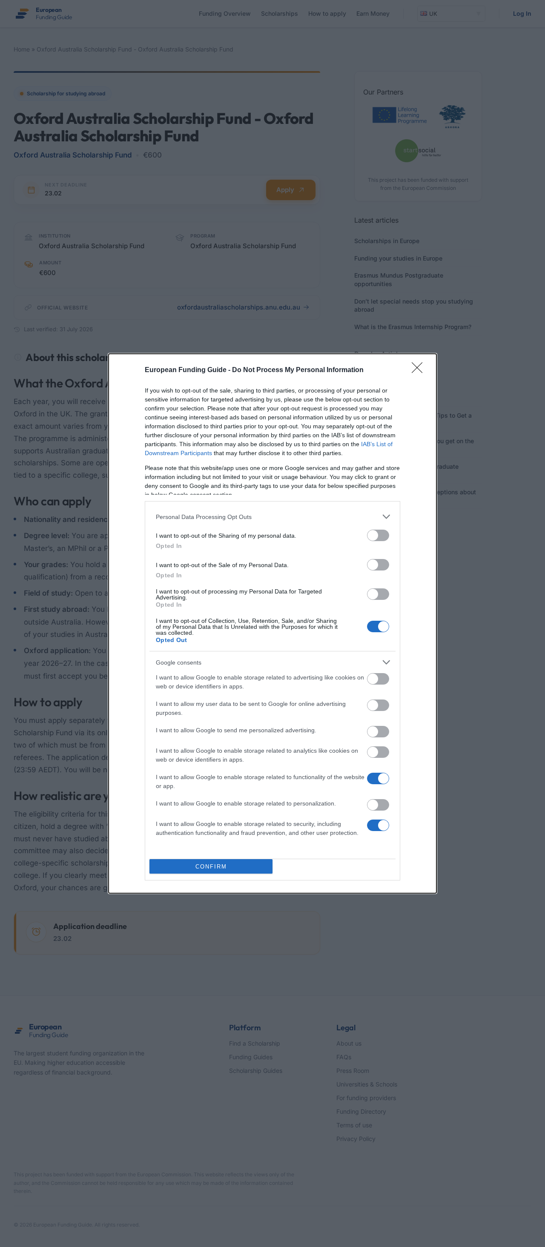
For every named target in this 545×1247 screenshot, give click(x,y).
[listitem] (272, 516)
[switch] (378, 535)
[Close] (420, 370)
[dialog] (272, 623)
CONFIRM (211, 866)
